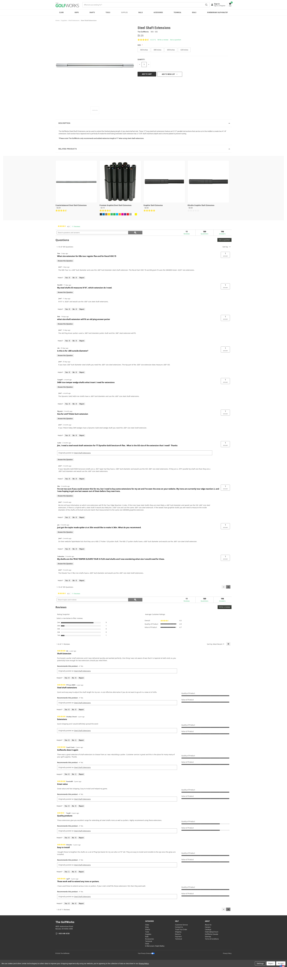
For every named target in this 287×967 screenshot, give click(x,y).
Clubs (61, 12)
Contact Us (179, 927)
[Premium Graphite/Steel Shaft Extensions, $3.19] (120, 181)
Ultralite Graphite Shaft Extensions (201, 205)
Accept (281, 963)
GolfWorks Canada (211, 934)
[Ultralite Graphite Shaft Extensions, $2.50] (208, 181)
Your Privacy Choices (144, 953)
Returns (178, 934)
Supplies (124, 12)
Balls (140, 12)
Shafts (92, 12)
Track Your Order (181, 929)
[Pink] (122, 214)
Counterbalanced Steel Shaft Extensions (71, 205)
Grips (77, 12)
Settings (260, 963)
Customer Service (181, 925)
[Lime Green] (114, 214)
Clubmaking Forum (211, 932)
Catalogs (208, 929)
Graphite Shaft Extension (153, 205)
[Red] (128, 214)
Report (81, 277)
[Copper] (106, 214)
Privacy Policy (227, 953)
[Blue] (103, 214)
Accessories (158, 12)
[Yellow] (136, 214)
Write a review (163, 40)
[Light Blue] (117, 214)
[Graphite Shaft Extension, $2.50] (164, 181)
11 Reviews (76, 226)
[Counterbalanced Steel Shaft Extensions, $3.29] (76, 181)
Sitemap (208, 936)
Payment (178, 936)
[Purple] (125, 214)
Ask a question (175, 40)
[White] (133, 214)
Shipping (178, 932)
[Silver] (130, 214)
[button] (143, 123)
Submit (206, 4)
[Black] (101, 214)
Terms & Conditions (212, 939)
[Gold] (109, 214)
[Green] (111, 214)
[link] (62, 226)
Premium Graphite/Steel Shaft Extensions (116, 205)
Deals (194, 12)
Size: (139, 45)
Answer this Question (65, 261)
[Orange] (119, 214)
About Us (208, 925)
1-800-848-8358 (64, 934)
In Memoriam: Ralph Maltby (217, 12)
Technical (177, 12)
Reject (270, 963)
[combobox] (146, 4)
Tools (108, 12)
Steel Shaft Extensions (82, 453)
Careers (208, 927)
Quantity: (141, 59)
